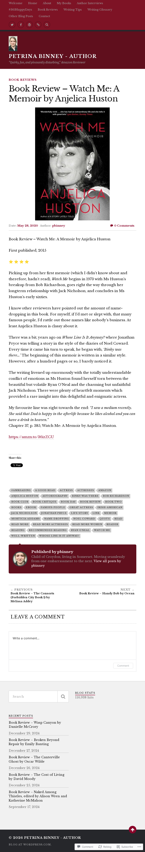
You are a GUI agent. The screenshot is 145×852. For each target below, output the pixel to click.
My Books (64, 3)
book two (113, 501)
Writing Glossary (99, 9)
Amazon (104, 490)
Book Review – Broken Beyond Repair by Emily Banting (34, 742)
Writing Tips (72, 9)
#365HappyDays (20, 9)
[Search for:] (39, 696)
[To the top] (132, 829)
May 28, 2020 (27, 225)
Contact (44, 16)
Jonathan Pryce (54, 513)
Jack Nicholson (24, 513)
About (47, 3)
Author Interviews (90, 3)
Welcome (15, 3)
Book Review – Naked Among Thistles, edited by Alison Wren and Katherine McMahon (38, 796)
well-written (23, 535)
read (118, 518)
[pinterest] (38, 24)
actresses (85, 490)
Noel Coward (84, 518)
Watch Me (102, 530)
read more (20, 524)
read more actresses (50, 524)
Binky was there (85, 496)
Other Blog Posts (21, 16)
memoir (110, 513)
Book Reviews (48, 9)
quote (104, 518)
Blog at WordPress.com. (30, 844)
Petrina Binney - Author (53, 56)
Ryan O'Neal (80, 530)
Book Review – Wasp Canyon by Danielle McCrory (35, 725)
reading (18, 530)
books (16, 507)
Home (32, 3)
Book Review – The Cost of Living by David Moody (36, 777)
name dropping (56, 518)
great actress (81, 507)
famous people (53, 507)
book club (19, 501)
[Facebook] (20, 24)
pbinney (58, 225)
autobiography (55, 496)
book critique (44, 501)
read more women (87, 524)
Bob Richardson (116, 496)
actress (66, 490)
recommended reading (48, 530)
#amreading (21, 490)
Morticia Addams (25, 518)
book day (68, 501)
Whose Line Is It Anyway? (59, 535)
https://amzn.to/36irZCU (31, 437)
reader (112, 524)
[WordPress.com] (29, 24)
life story (79, 513)
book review (90, 501)
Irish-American (109, 507)
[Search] (46, 24)
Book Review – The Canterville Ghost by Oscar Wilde (34, 759)
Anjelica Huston (24, 496)
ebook (31, 507)
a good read (45, 490)
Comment (123, 665)
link (96, 513)
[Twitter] (12, 24)
